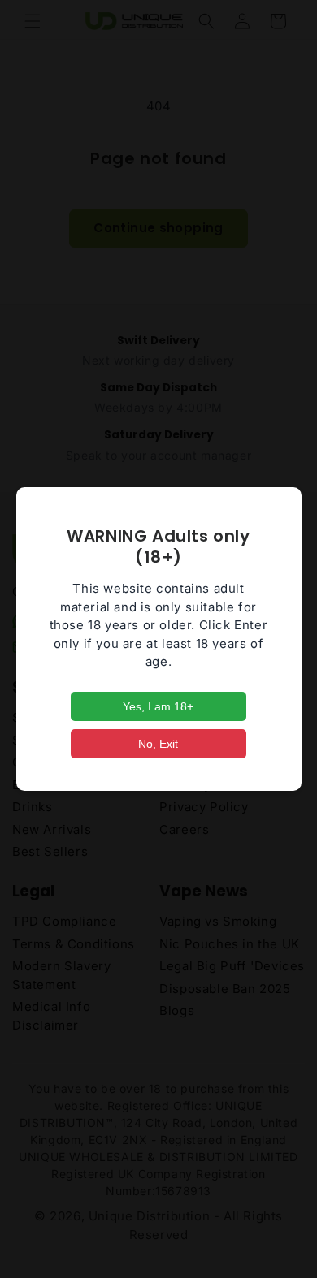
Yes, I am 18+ (158, 706)
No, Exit (158, 743)
